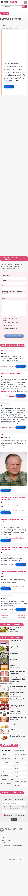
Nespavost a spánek (20, 754)
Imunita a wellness (6, 783)
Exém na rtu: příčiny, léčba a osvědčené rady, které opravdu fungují (18, 679)
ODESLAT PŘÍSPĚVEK (14, 336)
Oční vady (18, 773)
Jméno (4, 280)
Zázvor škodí (5, 403)
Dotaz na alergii (6, 596)
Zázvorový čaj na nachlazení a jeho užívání (12, 520)
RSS (3, 850)
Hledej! (24, 6)
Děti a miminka (5, 762)
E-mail (3, 286)
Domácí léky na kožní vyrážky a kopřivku (17, 706)
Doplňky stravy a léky (7, 779)
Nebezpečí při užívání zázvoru (10, 351)
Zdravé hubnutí (19, 750)
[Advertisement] (14, 44)
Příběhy (17, 777)
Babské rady (4, 616)
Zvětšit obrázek (3, 487)
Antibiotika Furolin (16, 641)
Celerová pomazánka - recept (17, 693)
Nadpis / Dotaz (6, 275)
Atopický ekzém (15, 711)
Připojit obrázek (7, 325)
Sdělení (4, 298)
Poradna (3, 754)
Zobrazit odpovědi (13, 510)
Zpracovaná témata (20, 781)
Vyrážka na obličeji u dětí (18, 718)
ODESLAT (14, 819)
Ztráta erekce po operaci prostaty (18, 687)
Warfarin (12, 665)
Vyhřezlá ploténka (16, 730)
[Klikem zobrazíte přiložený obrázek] (13, 486)
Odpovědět (9, 86)
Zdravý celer (14, 659)
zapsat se (9, 815)
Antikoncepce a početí (19, 767)
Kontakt (17, 785)
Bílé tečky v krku (22, 616)
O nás (3, 837)
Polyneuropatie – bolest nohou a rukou (17, 672)
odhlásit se (21, 815)
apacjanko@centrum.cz (7, 391)
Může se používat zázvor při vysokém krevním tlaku (13, 498)
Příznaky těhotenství (17, 699)
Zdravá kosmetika (6, 758)
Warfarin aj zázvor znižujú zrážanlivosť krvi (13, 572)
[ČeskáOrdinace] (9, 4)
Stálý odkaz (11, 366)
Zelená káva (14, 653)
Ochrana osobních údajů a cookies (12, 845)
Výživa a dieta (19, 758)
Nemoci (3, 767)
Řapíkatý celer (14, 647)
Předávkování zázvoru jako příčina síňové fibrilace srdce (14, 548)
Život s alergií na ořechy (17, 736)
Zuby (2, 771)
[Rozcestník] (25, 2)
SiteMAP (4, 848)
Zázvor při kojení (15, 724)
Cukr (2, 434)
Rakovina (17, 762)
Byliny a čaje (4, 775)
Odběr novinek (6, 840)
